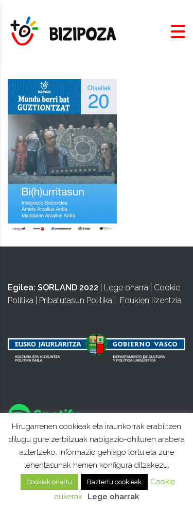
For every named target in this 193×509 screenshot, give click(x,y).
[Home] (64, 31)
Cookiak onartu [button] (49, 482)
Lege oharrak (113, 496)
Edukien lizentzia (151, 300)
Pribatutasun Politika (75, 300)
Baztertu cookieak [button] (114, 482)
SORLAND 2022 (68, 287)
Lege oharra (126, 287)
